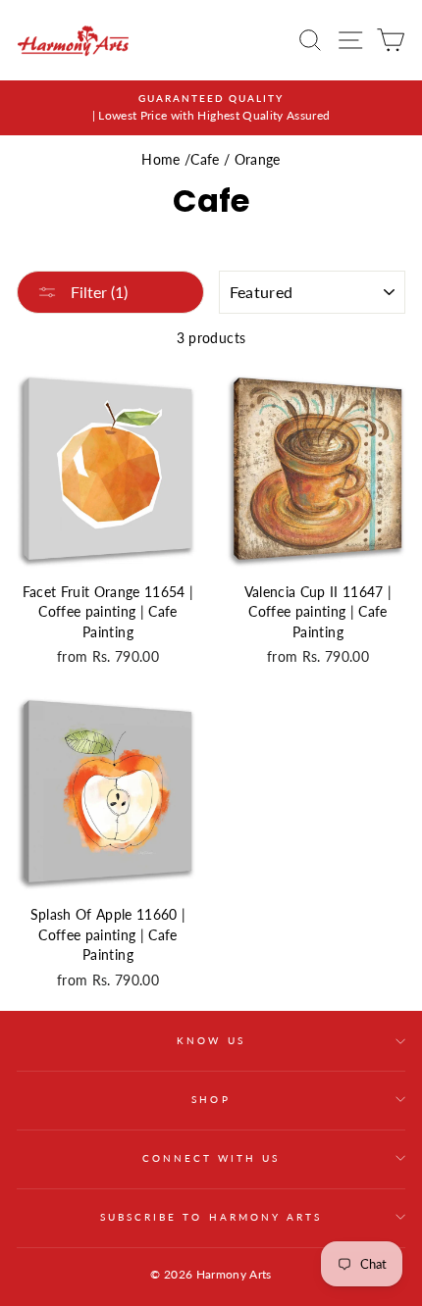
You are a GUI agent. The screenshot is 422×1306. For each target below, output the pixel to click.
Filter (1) (97, 291)
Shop (210, 1099)
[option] (211, 108)
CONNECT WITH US (211, 1158)
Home (160, 160)
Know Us (210, 1040)
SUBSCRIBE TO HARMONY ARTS (211, 1217)
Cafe (204, 160)
